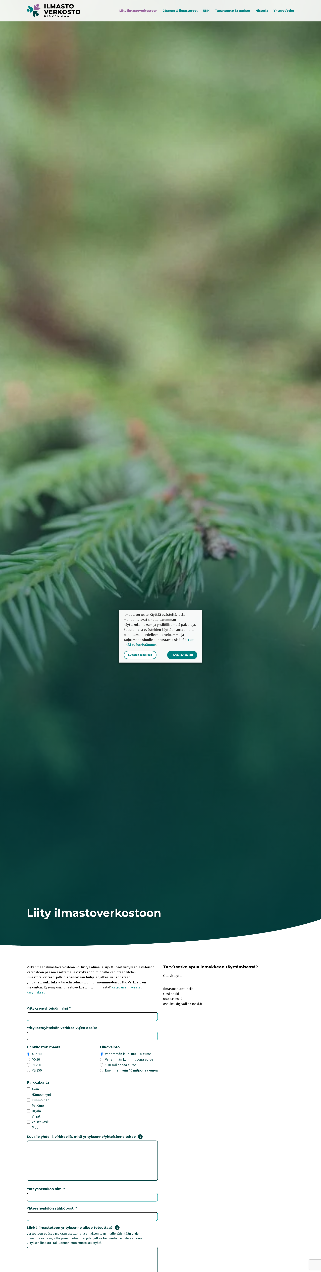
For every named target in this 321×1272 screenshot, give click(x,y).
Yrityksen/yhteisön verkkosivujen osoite (62, 1028)
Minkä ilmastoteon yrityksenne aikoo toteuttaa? (70, 1228)
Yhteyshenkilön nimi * (46, 1189)
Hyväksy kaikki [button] (182, 655)
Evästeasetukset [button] (140, 655)
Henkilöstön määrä (44, 1047)
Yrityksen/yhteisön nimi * (49, 1008)
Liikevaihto (110, 1047)
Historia (262, 11)
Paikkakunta (38, 1082)
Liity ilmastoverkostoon (138, 11)
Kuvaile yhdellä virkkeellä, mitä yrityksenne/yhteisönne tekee (81, 1137)
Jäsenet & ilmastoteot (180, 11)
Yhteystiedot (284, 11)
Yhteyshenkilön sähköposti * (52, 1208)
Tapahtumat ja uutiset (232, 11)
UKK (206, 11)
